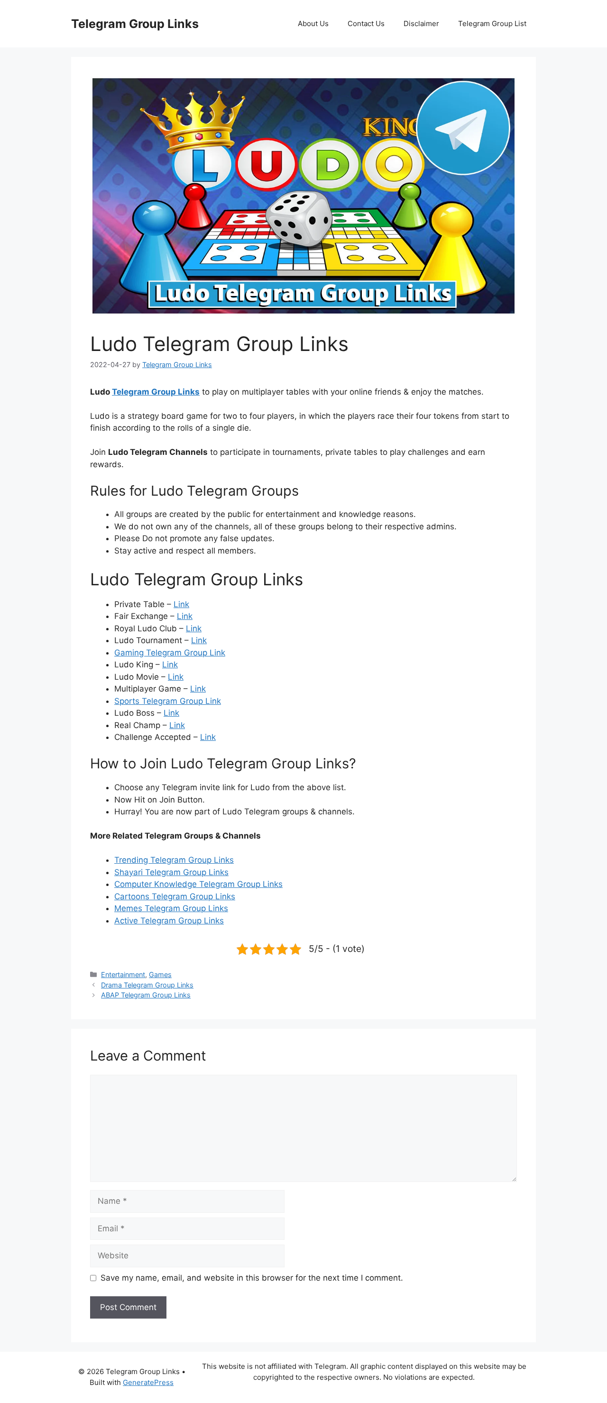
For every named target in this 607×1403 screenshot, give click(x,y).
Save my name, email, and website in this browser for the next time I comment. (252, 1278)
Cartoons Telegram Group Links (174, 896)
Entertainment (123, 974)
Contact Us (366, 23)
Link (181, 604)
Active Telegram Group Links (169, 920)
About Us (313, 23)
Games (160, 974)
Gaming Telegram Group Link (169, 652)
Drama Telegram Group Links (147, 985)
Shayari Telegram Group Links (171, 872)
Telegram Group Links (135, 24)
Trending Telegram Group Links (174, 860)
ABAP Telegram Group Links (146, 995)
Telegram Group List (492, 23)
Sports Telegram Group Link (167, 701)
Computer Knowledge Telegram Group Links (198, 884)
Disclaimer (421, 23)
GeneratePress (148, 1382)
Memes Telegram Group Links (171, 908)
